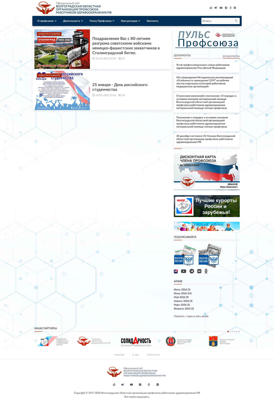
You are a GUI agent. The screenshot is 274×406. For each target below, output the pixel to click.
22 (123, 58)
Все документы (231, 56)
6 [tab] (239, 331)
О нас (135, 355)
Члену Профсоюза (100, 21)
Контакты (152, 21)
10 (123, 95)
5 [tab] (237, 331)
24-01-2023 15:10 (106, 95)
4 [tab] (234, 331)
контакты (153, 355)
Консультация (129, 21)
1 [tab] (228, 331)
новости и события (49, 34)
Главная (119, 355)
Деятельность (71, 21)
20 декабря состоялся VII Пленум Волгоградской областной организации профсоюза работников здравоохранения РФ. (205, 139)
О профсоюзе (45, 21)
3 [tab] (232, 331)
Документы (182, 55)
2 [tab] (230, 331)
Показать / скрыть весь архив (191, 316)
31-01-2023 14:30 (106, 58)
